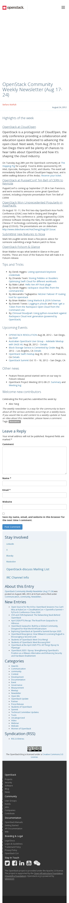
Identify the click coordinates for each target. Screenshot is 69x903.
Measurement (17, 687)
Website (7, 501)
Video (14, 720)
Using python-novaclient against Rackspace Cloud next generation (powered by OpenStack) (38, 316)
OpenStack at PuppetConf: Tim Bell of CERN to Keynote (32, 181)
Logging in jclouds (37, 303)
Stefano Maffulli (9, 104)
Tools (13, 715)
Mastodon (11, 561)
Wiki (7, 831)
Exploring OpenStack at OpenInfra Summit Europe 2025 (36, 631)
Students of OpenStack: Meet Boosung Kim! (30, 642)
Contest (14, 674)
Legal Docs (10, 840)
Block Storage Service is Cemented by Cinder (32, 347)
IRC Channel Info (17, 577)
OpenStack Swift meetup (21, 353)
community (25, 596)
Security (8, 782)
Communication (12, 596)
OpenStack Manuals (14, 822)
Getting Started (11, 825)
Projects (8, 779)
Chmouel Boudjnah (22, 313)
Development (17, 677)
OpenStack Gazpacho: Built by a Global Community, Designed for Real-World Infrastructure (34, 627)
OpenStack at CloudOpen (19, 127)
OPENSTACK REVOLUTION (23, 334)
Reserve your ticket (51, 175)
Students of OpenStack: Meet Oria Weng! (29, 639)
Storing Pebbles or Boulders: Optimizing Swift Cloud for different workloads (33, 280)
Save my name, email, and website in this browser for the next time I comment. (33, 518)
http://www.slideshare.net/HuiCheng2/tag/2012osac (29, 229)
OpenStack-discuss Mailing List (27, 569)
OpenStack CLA (12, 853)
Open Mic (15, 696)
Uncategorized (18, 717)
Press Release (17, 704)
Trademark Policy (13, 847)
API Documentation (13, 828)
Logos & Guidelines (13, 843)
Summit (14, 709)
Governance (16, 685)
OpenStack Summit (19, 360)
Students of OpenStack (21, 706)
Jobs (7, 807)
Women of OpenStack (21, 728)
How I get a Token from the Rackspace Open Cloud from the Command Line (36, 306)
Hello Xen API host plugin (38, 284)
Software (9, 785)
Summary (56, 382)
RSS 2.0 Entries (17, 738)
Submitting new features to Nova (23, 234)
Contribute (10, 813)
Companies (10, 810)
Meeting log (15, 385)
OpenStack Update (19, 698)
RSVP (15, 338)
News (7, 792)
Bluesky (9, 555)
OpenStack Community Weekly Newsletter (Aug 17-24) (29, 591)
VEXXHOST (9, 879)
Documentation (18, 679)
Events (8, 804)
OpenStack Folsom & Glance (21, 247)
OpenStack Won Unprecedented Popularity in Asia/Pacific (32, 204)
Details (43, 344)
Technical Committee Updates (25, 712)
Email (6, 489)
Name (6, 478)
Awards (14, 666)
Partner (14, 701)
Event (13, 682)
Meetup (14, 690)
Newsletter (15, 421)
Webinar (15, 723)
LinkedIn (10, 544)
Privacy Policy (11, 850)
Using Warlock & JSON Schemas (44, 300)
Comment (8, 444)
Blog (7, 788)
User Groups (11, 800)
